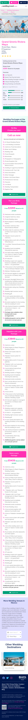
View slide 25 (24, 33)
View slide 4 (7, 32)
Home (2, 10)
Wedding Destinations (13, 10)
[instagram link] (11, 678)
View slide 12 (24, 32)
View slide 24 (22, 33)
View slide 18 (9, 33)
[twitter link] (8, 678)
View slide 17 (7, 33)
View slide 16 (5, 33)
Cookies (21, 684)
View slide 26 (26, 33)
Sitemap (4, 686)
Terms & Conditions (14, 686)
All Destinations (19, 687)
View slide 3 (5, 32)
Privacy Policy (14, 684)
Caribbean (5, 12)
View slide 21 (16, 33)
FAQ (7, 684)
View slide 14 (1, 33)
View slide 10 (20, 32)
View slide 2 (3, 32)
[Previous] (2, 27)
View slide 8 (16, 32)
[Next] (26, 27)
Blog (3, 689)
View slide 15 (3, 33)
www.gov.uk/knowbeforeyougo (15, 708)
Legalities (5, 687)
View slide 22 (18, 33)
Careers (11, 687)
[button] (26, 6)
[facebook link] (4, 678)
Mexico (13, 12)
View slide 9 (18, 32)
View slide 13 (26, 32)
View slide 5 (9, 32)
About (4, 684)
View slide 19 (11, 33)
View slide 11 (22, 32)
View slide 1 (1, 32)
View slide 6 (11, 32)
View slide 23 (20, 33)
